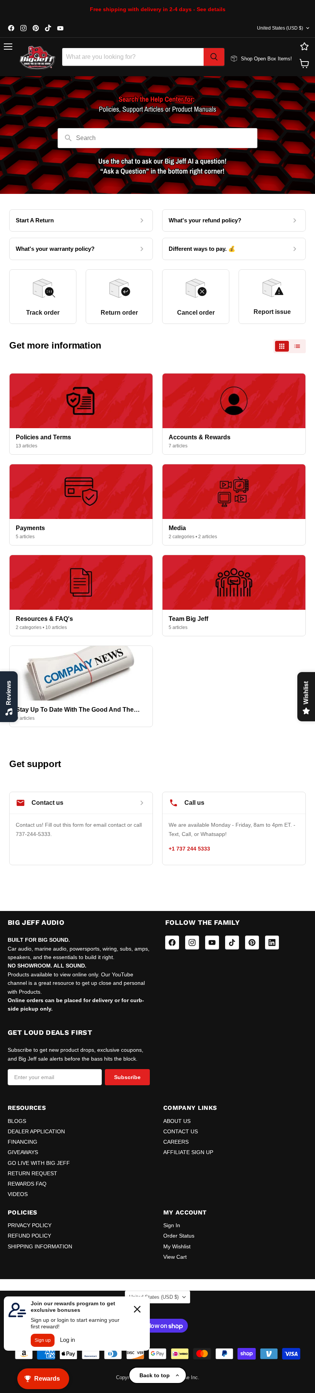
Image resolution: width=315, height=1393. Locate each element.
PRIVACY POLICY (29, 1225)
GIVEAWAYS (23, 1152)
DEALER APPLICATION (36, 1131)
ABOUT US (177, 1121)
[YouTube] (212, 942)
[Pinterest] (252, 942)
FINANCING (22, 1142)
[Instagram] (192, 942)
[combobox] (133, 57)
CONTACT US (180, 1131)
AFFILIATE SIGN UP (188, 1152)
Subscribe (127, 1077)
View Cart (175, 1257)
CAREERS (176, 1142)
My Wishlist (177, 1246)
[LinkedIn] (272, 942)
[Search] (214, 57)
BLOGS (17, 1121)
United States (280, 28)
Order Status (178, 1236)
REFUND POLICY (29, 1236)
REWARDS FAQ (27, 1184)
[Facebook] (172, 942)
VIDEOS (18, 1194)
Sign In (171, 1225)
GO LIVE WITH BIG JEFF (39, 1163)
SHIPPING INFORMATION (40, 1246)
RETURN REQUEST (32, 1173)
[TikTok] (232, 942)
